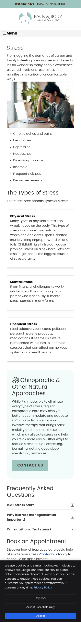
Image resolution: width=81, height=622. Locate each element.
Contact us (48, 554)
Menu (11, 33)
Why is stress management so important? (31, 517)
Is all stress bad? (20, 505)
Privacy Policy (43, 587)
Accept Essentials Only (40, 606)
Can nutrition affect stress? (29, 529)
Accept (40, 615)
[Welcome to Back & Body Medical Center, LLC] (40, 23)
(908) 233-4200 (24, 4)
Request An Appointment (50, 4)
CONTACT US (30, 465)
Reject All (40, 597)
